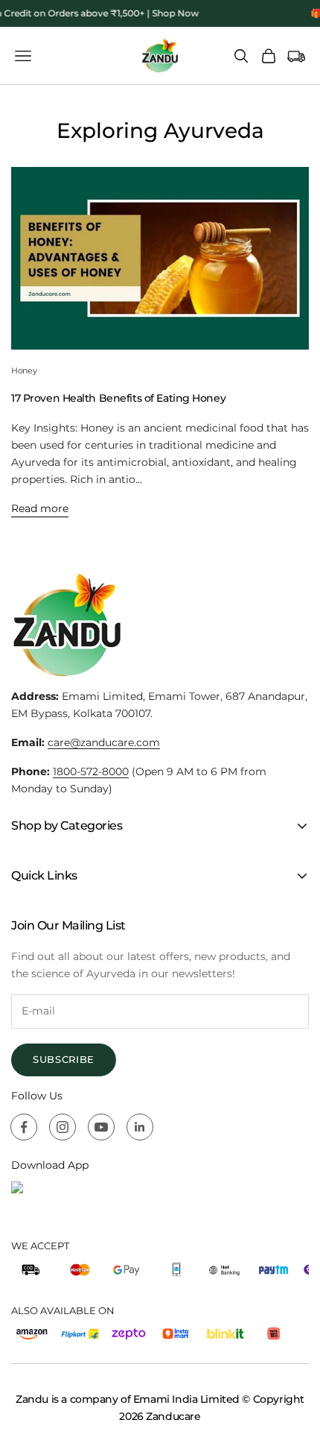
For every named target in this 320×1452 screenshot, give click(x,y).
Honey (23, 371)
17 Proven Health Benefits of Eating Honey (118, 398)
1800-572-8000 (91, 771)
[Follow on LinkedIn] (139, 1127)
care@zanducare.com (104, 742)
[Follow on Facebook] (23, 1127)
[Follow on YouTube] (101, 1127)
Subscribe (64, 1059)
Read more (39, 508)
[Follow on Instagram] (62, 1127)
